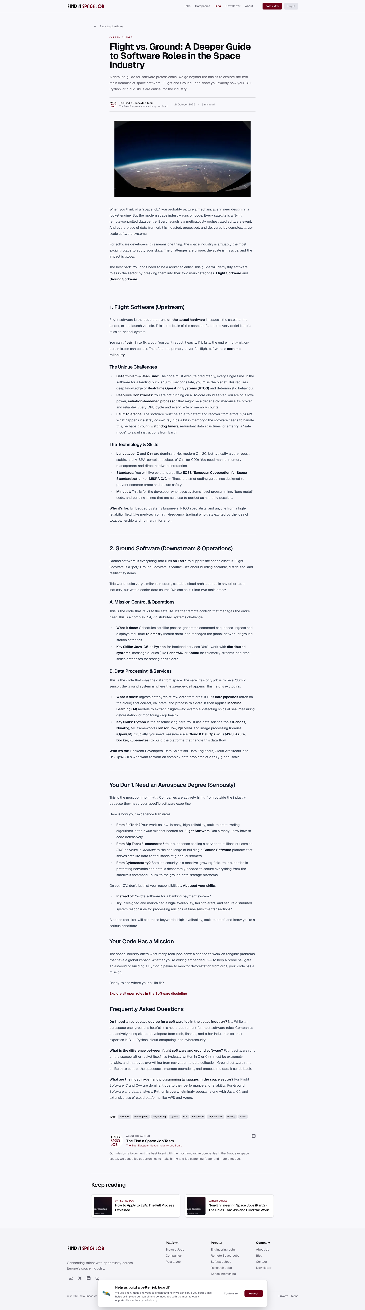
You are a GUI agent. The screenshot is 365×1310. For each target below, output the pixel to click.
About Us (262, 1249)
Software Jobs (221, 1262)
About (249, 6)
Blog (218, 6)
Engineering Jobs (223, 1249)
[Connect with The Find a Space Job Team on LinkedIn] (254, 1136)
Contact (261, 1262)
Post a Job (272, 6)
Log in (291, 6)
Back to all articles (111, 26)
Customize (231, 1293)
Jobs (187, 6)
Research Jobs (221, 1268)
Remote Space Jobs (225, 1256)
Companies (202, 6)
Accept (253, 1293)
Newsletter (232, 6)
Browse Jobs (175, 1249)
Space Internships (223, 1274)
